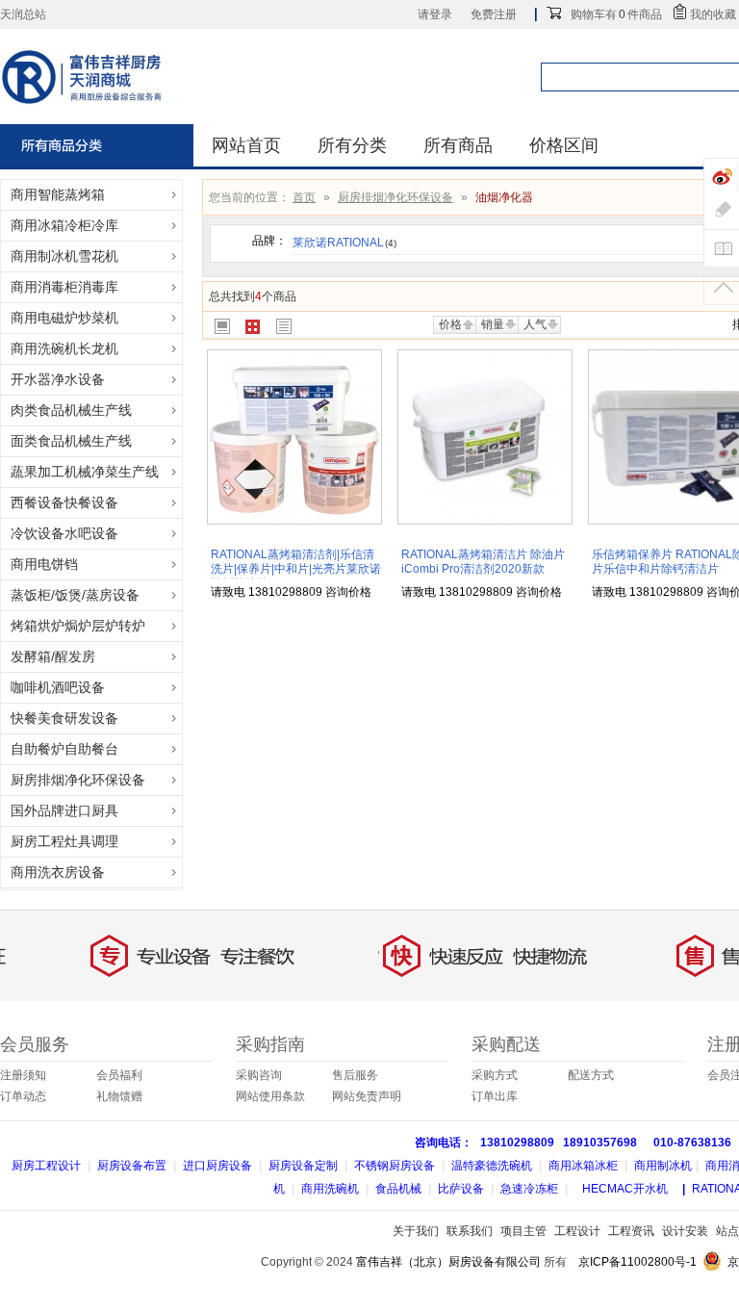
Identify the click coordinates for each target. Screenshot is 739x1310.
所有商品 (458, 145)
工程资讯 (631, 1231)
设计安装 (685, 1231)
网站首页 (246, 145)
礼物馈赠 (119, 1096)
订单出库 (494, 1096)
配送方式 (591, 1075)
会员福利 (119, 1075)
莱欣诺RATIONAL (344, 242)
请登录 (435, 14)
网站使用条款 (270, 1096)
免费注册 (494, 14)
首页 (304, 197)
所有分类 (352, 145)
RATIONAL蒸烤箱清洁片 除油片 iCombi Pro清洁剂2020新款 (483, 562)
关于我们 (416, 1231)
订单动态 (23, 1096)
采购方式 (494, 1075)
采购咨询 (259, 1075)
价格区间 (564, 145)
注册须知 (23, 1075)
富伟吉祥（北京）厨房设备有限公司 (448, 1262)
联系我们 (469, 1231)
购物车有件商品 (616, 14)
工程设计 (577, 1231)
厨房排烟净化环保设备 (395, 197)
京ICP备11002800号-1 (637, 1262)
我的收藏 (713, 14)
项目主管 (523, 1231)
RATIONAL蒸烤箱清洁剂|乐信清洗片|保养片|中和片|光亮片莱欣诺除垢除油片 (296, 569)
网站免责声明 (366, 1096)
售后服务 (355, 1075)
